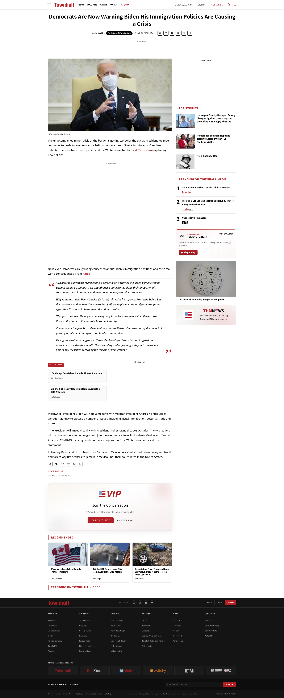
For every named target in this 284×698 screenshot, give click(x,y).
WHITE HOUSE (65, 476)
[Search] (228, 5)
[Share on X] (160, 33)
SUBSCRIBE (217, 4)
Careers (176, 631)
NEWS (81, 4)
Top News (51, 620)
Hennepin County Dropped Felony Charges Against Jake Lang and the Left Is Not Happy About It (216, 118)
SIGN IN (201, 4)
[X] (134, 602)
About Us (176, 620)
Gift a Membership (212, 625)
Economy (83, 636)
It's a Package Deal (207, 156)
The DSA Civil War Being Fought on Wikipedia (201, 299)
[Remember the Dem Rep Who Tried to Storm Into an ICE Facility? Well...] (185, 141)
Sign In (209, 602)
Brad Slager (115, 636)
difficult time (143, 150)
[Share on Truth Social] (166, 33)
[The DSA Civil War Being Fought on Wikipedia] (206, 278)
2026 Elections (84, 620)
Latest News (52, 625)
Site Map (108, 694)
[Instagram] (140, 602)
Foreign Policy (85, 641)
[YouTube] (152, 602)
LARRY (144, 620)
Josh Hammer (116, 646)
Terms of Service (54, 694)
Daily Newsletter (211, 631)
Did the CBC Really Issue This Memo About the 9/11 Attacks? (108, 570)
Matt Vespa (97, 578)
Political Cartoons (55, 641)
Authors (51, 651)
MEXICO (51, 476)
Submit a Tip (178, 636)
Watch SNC (209, 636)
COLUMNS (92, 4)
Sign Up (230, 684)
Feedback (79, 694)
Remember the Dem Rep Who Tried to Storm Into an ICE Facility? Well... (213, 139)
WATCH (103, 4)
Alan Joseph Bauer (118, 641)
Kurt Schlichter (56, 578)
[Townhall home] (58, 603)
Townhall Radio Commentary (153, 641)
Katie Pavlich (98, 33)
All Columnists (116, 651)
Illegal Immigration (87, 646)
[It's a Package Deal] (185, 161)
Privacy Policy (68, 694)
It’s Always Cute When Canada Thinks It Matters (65, 570)
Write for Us (178, 641)
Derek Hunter (116, 625)
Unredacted (146, 631)
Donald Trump (85, 631)
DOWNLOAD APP (183, 4)
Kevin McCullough (118, 631)
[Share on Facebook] (172, 33)
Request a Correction (94, 694)
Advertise (177, 625)
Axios (86, 273)
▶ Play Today (188, 252)
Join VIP (230, 602)
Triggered (146, 625)
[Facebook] (146, 602)
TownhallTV (52, 646)
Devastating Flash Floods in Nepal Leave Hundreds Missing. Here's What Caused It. (152, 571)
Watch (50, 636)
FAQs (220, 602)
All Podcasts (146, 646)
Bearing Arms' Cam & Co (152, 636)
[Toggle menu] (49, 5)
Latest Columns (54, 631)
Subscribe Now (125, 520)
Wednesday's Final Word (194, 218)
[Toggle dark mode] (235, 5)
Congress (83, 625)
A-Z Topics (84, 614)
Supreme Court (85, 651)
